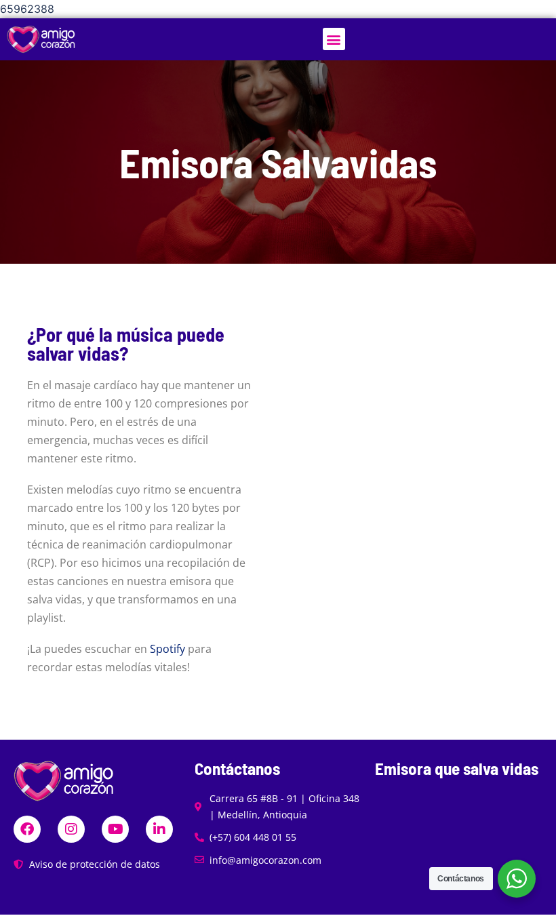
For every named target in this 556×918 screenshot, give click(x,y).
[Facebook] (27, 829)
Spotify (167, 648)
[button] (334, 39)
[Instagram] (71, 829)
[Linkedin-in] (159, 829)
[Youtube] (115, 829)
